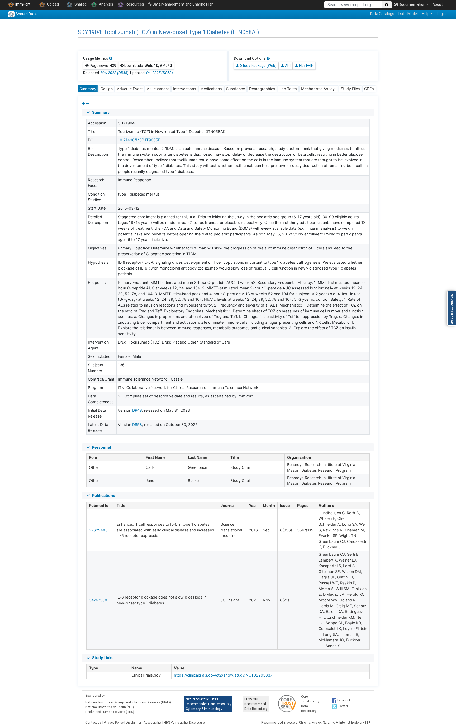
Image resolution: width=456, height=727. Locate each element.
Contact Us (94, 722)
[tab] (88, 88)
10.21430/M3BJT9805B (139, 140)
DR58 (137, 424)
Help (425, 14)
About (438, 4)
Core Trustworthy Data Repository (310, 704)
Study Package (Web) (258, 65)
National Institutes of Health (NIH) (110, 707)
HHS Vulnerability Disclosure (184, 722)
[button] (228, 112)
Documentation (412, 4)
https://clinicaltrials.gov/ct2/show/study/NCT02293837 (223, 675)
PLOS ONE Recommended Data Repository (255, 704)
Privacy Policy (114, 722)
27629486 (98, 530)
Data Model (408, 14)
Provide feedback (452, 308)
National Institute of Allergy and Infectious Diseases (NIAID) (128, 702)
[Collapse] (87, 103)
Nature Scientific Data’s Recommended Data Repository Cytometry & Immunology (208, 704)
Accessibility (153, 722)
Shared (80, 4)
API (287, 65)
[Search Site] (387, 4)
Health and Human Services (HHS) (110, 712)
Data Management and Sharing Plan (182, 4)
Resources (134, 4)
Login (441, 14)
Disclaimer (133, 722)
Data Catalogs (382, 14)
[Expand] (83, 103)
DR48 (137, 410)
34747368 (98, 600)
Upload (52, 4)
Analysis (105, 4)
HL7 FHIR (306, 65)
